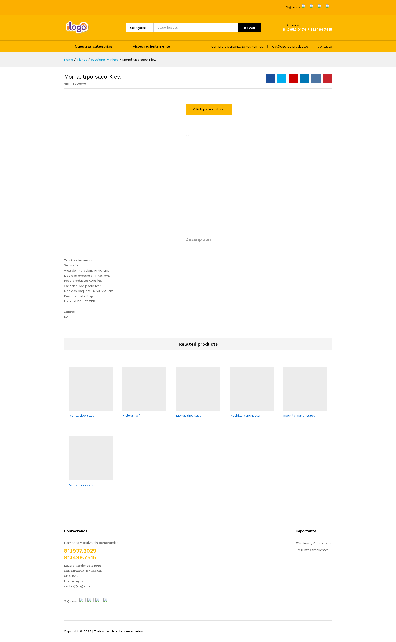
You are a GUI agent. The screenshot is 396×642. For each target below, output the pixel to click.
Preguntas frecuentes (312, 550)
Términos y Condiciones (314, 543)
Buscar (249, 27)
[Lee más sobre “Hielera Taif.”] (139, 408)
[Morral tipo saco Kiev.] (270, 78)
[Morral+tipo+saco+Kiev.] (281, 78)
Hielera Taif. (131, 415)
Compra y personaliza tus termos (237, 46)
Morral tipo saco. (82, 415)
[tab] (198, 241)
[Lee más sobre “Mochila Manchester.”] (246, 408)
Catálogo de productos (290, 46)
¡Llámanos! (291, 25)
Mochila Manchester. (245, 415)
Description (198, 239)
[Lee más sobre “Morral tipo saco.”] (85, 408)
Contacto (325, 46)
